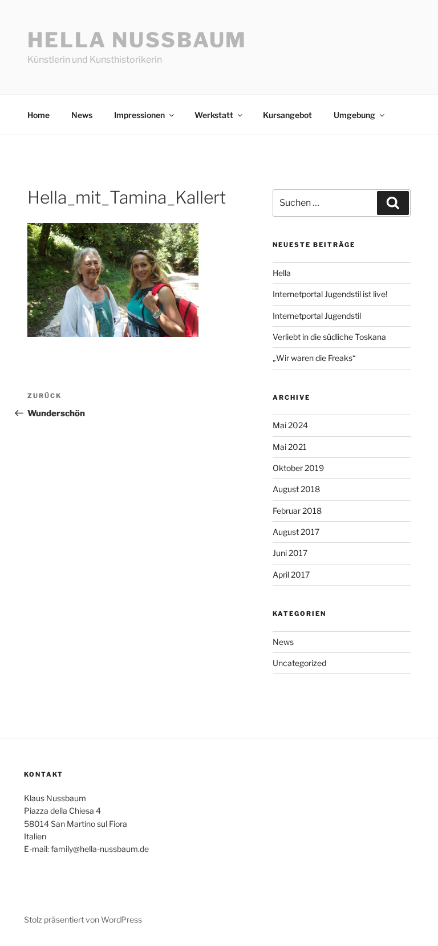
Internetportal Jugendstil (317, 315)
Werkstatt (213, 115)
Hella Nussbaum (137, 39)
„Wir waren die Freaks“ (314, 358)
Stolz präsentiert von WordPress (83, 919)
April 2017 (291, 574)
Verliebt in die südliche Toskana (329, 337)
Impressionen (139, 115)
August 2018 (296, 489)
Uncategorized (299, 663)
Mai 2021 (290, 447)
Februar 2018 (297, 510)
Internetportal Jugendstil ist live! (330, 294)
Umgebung (354, 115)
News (81, 115)
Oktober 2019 (298, 468)
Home (38, 115)
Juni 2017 (290, 553)
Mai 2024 (290, 425)
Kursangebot (287, 115)
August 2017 (296, 532)
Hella (282, 273)
